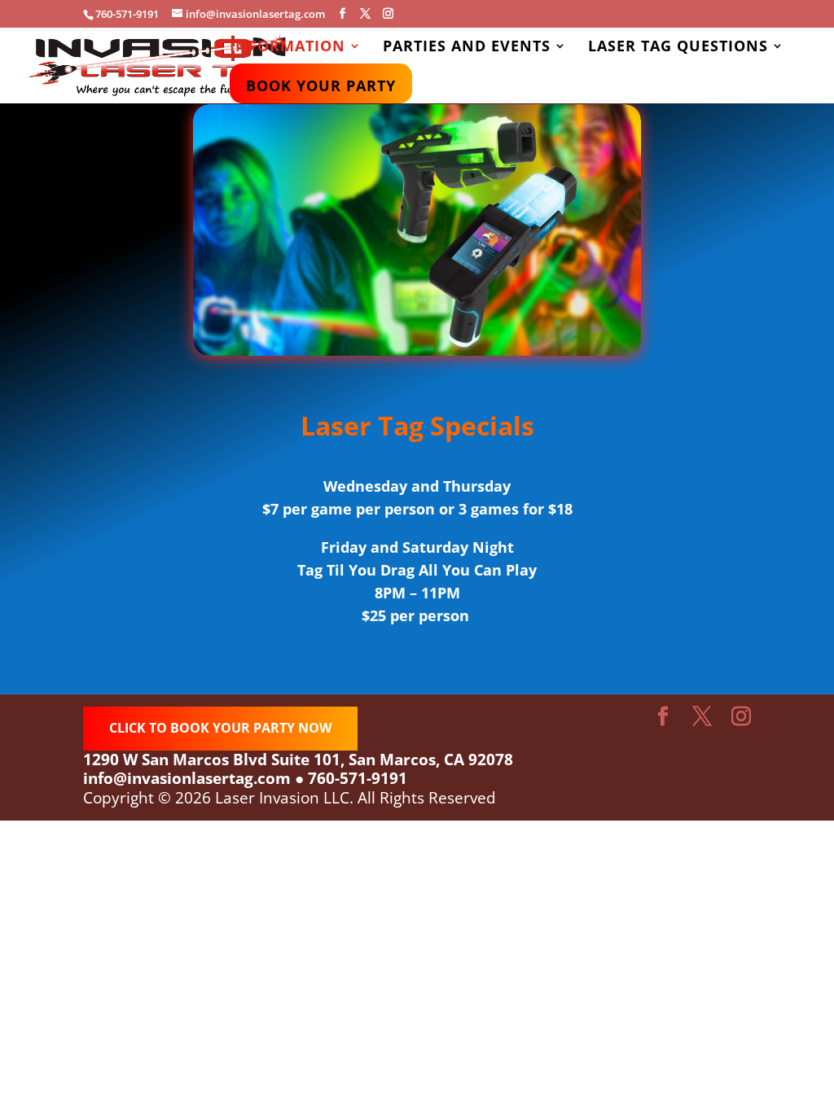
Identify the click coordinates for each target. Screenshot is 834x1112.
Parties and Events (467, 47)
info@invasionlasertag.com (187, 778)
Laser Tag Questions (678, 47)
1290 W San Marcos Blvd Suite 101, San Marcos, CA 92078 (298, 759)
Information (287, 47)
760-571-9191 (357, 778)
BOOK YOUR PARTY (321, 87)
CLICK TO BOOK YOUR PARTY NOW (220, 728)
